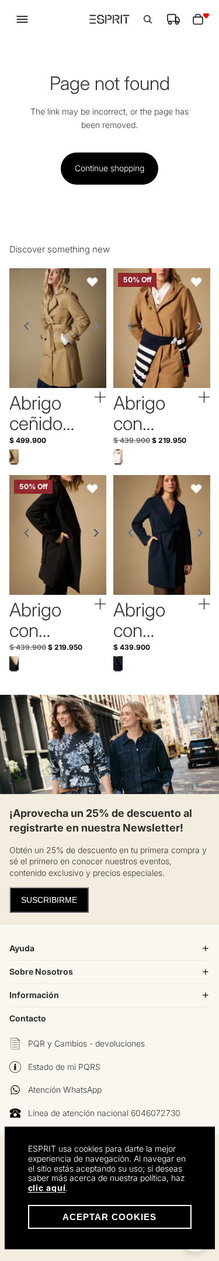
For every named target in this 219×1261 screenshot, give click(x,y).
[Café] (118, 456)
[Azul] (118, 663)
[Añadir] (100, 398)
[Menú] (22, 19)
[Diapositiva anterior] (23, 328)
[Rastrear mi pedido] (173, 19)
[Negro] (14, 663)
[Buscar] (148, 19)
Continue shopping (109, 168)
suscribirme (49, 900)
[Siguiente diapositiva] (92, 328)
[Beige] (14, 456)
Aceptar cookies (109, 1217)
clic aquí (47, 1188)
